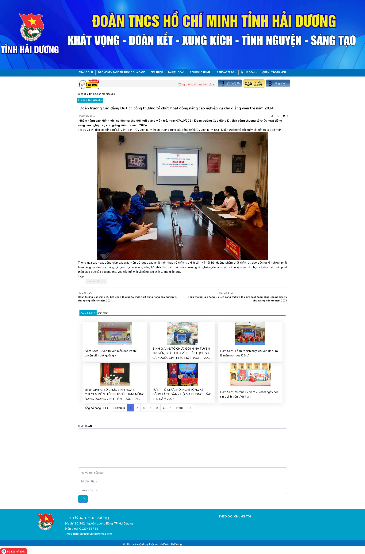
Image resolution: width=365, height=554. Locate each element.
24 (189, 408)
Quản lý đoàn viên (274, 72)
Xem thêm (102, 313)
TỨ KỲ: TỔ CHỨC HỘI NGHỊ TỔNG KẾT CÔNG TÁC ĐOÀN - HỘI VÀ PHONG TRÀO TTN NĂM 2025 (181, 394)
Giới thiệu (157, 72)
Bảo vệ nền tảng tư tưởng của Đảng (121, 72)
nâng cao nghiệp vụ (96, 281)
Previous (119, 408)
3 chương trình (200, 72)
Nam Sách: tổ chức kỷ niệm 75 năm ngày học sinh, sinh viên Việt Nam (249, 394)
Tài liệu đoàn (176, 72)
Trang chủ (86, 72)
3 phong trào (225, 72)
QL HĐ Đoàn (248, 72)
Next (179, 408)
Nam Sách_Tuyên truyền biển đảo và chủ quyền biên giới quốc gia (111, 353)
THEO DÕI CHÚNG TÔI (235, 516)
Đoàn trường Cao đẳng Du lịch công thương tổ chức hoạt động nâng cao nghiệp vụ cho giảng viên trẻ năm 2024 (127, 299)
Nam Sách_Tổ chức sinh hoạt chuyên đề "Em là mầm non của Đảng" (249, 353)
